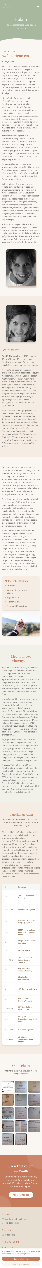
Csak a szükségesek (21, 1264)
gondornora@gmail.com (16, 1219)
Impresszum (7, 1247)
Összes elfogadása (21, 1259)
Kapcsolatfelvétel (21, 1194)
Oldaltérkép (10, 1235)
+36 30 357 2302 (12, 1223)
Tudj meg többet (23, 1254)
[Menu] (37, 6)
